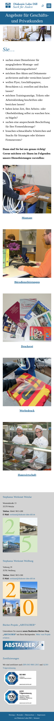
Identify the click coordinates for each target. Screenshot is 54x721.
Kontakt (20, 715)
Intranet (37, 718)
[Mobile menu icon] (49, 5)
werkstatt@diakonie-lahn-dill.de (22, 515)
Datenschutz (29, 715)
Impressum (41, 715)
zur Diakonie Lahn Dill (23, 718)
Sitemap (12, 715)
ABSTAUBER (9, 634)
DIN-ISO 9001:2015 (31, 665)
